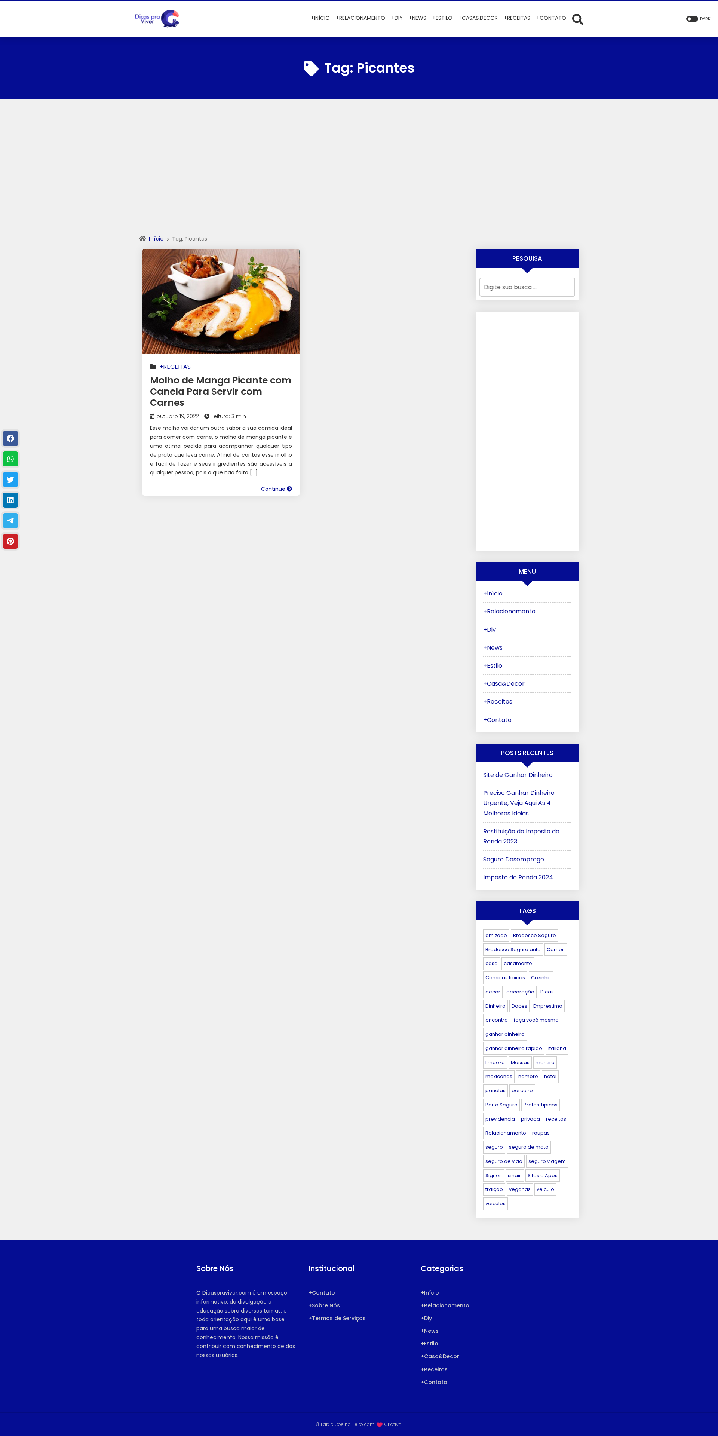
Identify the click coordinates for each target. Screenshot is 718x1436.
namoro (528, 1076)
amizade (496, 935)
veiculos (495, 1203)
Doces (519, 1006)
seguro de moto (529, 1147)
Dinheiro (495, 1006)
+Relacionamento (509, 611)
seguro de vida (503, 1161)
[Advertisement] (359, 173)
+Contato (497, 720)
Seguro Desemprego (513, 859)
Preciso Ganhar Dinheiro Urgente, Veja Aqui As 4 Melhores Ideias (519, 803)
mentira (545, 1062)
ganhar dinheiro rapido (513, 1048)
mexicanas (498, 1076)
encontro (496, 1020)
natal (550, 1076)
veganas (520, 1189)
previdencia (500, 1119)
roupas (541, 1133)
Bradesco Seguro (534, 935)
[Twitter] (10, 479)
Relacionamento (505, 1133)
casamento (518, 963)
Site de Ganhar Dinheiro (518, 775)
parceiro (522, 1090)
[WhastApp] (10, 458)
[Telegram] (10, 520)
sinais (515, 1175)
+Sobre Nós (324, 1305)
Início (156, 238)
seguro (494, 1147)
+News (493, 647)
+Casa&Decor (504, 683)
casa (491, 963)
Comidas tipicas (505, 977)
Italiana (557, 1048)
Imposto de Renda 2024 (518, 877)
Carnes (556, 949)
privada (530, 1119)
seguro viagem (547, 1161)
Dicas (547, 992)
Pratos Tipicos (541, 1105)
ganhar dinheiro (505, 1034)
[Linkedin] (10, 500)
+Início (493, 593)
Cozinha (541, 977)
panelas (495, 1090)
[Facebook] (10, 438)
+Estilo (492, 665)
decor (492, 992)
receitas (556, 1119)
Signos (493, 1175)
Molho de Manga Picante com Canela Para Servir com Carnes (220, 391)
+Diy (489, 629)
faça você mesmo (536, 1020)
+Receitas (175, 366)
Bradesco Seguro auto (513, 949)
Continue (274, 489)
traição (494, 1189)
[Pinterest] (10, 541)
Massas (520, 1062)
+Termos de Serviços (337, 1318)
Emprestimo (547, 1006)
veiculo (545, 1189)
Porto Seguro (501, 1105)
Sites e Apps (543, 1175)
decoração (520, 992)
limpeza (495, 1062)
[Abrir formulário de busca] (577, 19)
